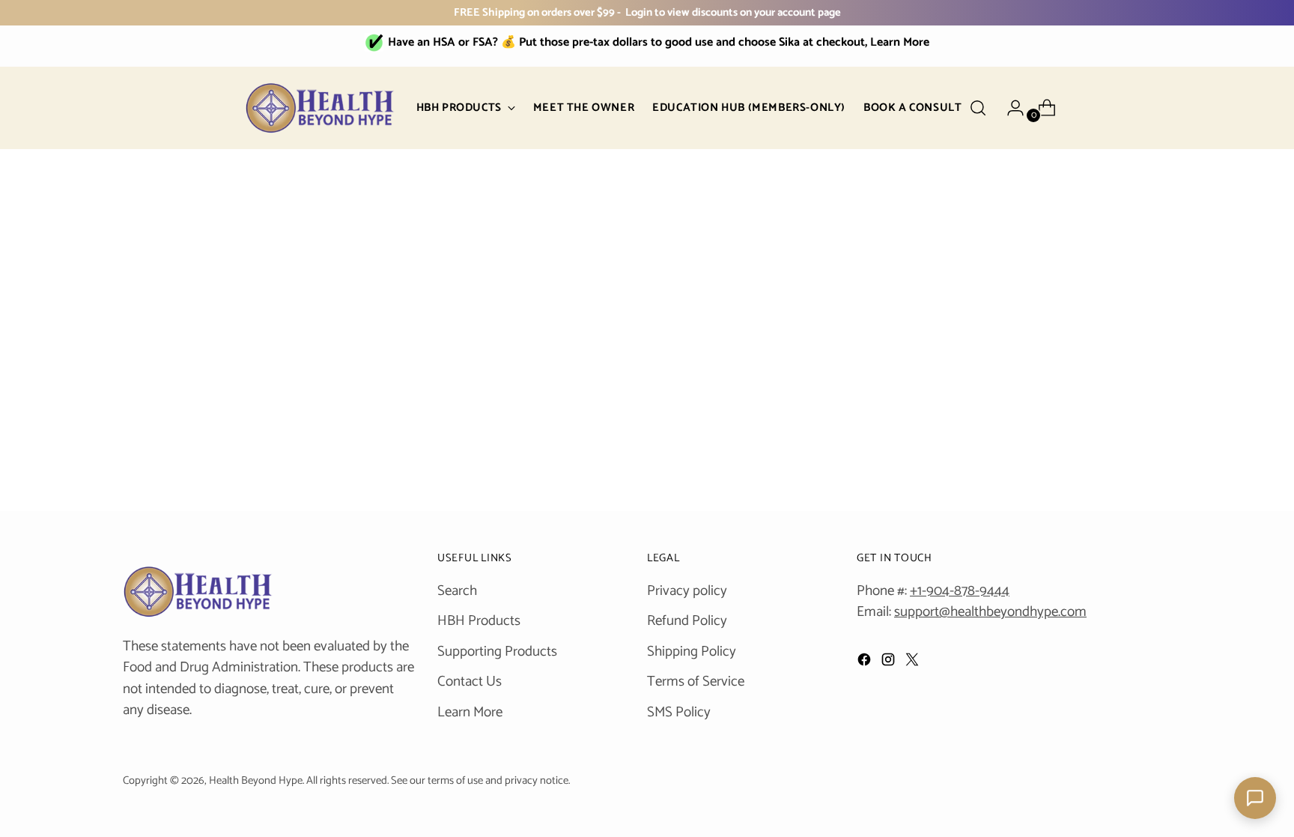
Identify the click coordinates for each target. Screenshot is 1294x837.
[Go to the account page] (1009, 108)
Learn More (469, 712)
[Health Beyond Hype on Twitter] (914, 663)
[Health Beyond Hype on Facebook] (866, 663)
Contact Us (469, 681)
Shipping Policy (691, 651)
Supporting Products (497, 651)
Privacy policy (687, 590)
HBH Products (478, 620)
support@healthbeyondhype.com (990, 611)
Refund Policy (687, 620)
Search (457, 590)
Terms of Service (695, 681)
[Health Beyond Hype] (320, 108)
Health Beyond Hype (256, 781)
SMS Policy (679, 712)
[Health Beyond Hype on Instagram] (890, 663)
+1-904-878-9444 (959, 590)
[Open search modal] (978, 108)
